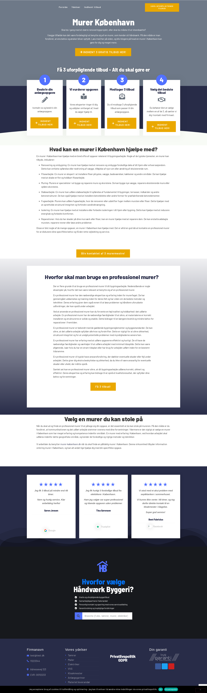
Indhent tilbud (92, 7)
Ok (161, 689)
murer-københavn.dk (70, 444)
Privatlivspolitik (171, 689)
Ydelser (76, 7)
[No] (200, 690)
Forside (63, 7)
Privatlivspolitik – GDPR (160, 673)
